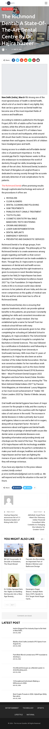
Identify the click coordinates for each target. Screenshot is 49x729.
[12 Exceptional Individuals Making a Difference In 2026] (7, 683)
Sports (40, 708)
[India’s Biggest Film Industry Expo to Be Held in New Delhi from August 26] (7, 631)
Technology (28, 708)
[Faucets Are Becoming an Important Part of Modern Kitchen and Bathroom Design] (35, 550)
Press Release (7, 9)
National (31, 715)
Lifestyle (19, 715)
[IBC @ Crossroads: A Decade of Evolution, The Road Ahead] (13, 550)
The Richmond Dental (11, 185)
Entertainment (12, 708)
